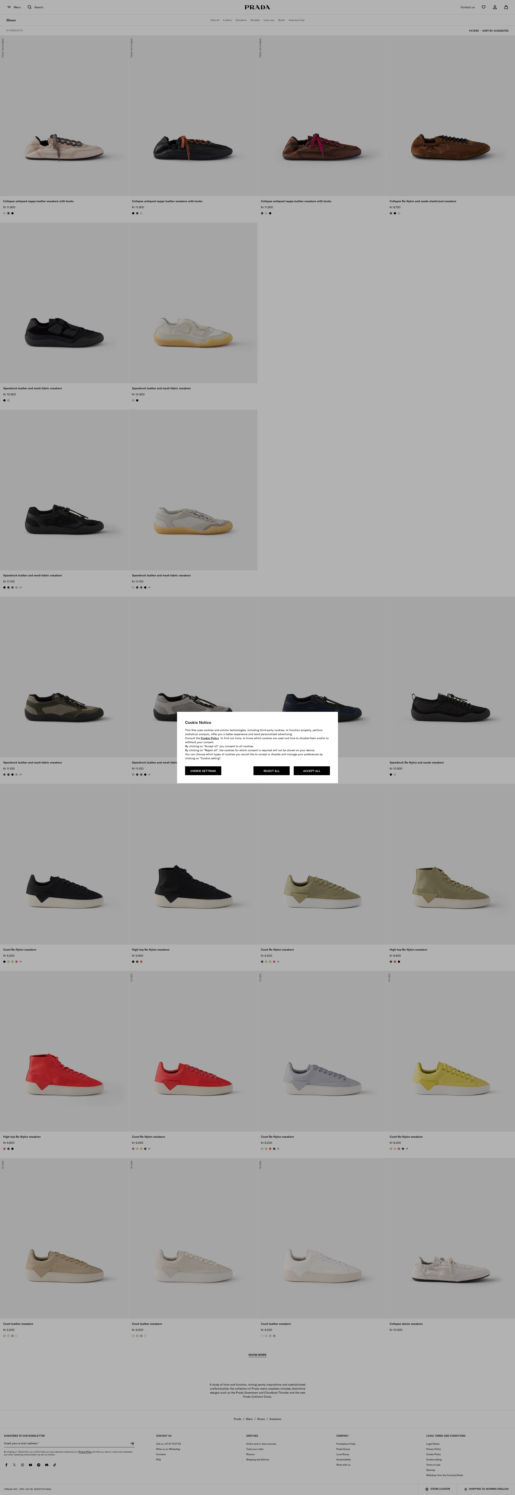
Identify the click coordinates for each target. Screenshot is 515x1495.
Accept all (311, 771)
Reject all (272, 771)
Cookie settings (203, 771)
